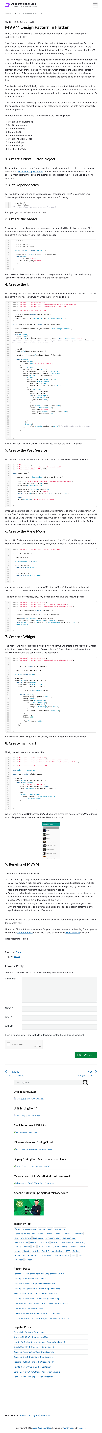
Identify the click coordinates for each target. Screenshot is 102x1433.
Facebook (46, 1415)
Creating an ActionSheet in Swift (28, 1308)
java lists (45, 1242)
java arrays (26, 1238)
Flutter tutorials (25, 932)
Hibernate (78, 1234)
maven (18, 1251)
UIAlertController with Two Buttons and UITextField (37, 1313)
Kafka (64, 1247)
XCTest (28, 1260)
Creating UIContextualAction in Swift (30, 1278)
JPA (34, 1247)
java (16, 1238)
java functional (21, 1242)
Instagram (34, 1415)
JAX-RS (18, 1247)
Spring (76, 1251)
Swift (73, 1255)
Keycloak (73, 1247)
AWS (50, 1229)
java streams (67, 1242)
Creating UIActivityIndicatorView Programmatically (36, 1298)
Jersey (27, 1247)
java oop (55, 1242)
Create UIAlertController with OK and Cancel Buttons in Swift (41, 1303)
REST (68, 1251)
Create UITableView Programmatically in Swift (34, 1283)
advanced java (29, 1229)
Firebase (59, 1234)
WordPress (68, 1428)
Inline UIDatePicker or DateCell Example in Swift (35, 1293)
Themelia (81, 1428)
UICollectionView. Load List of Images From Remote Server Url (41, 1318)
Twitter (23, 1415)
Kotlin (82, 1247)
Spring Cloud (33, 1255)
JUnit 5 (56, 1247)
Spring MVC (47, 1255)
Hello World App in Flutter (30, 171)
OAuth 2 (45, 1251)
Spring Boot (20, 1255)
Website (9, 1026)
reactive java (57, 1251)
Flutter (19, 952)
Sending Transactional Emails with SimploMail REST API (39, 1274)
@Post (17, 1229)
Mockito (26, 1251)
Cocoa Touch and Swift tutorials (29, 1234)
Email (8, 1017)
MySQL (36, 1251)
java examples (68, 1238)
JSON (40, 1247)
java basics (38, 1238)
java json (34, 1242)
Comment (11, 978)
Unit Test (19, 1260)
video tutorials (73, 932)
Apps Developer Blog (41, 1428)
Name (9, 1008)
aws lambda (60, 1229)
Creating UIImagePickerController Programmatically (37, 1288)
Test (80, 1255)
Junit (48, 1247)
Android (41, 1229)
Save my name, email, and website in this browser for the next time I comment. (44, 1035)
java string (80, 1242)
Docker (49, 1234)
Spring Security (62, 1255)
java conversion (53, 1238)
